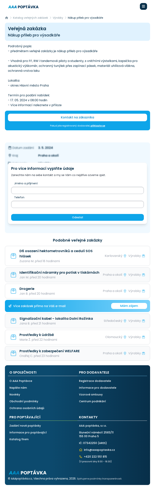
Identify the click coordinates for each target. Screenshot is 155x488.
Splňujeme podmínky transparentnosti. (99, 478)
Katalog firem (19, 439)
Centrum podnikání (92, 401)
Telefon (19, 197)
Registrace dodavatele (95, 381)
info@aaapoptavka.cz (99, 450)
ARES (102, 443)
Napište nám (18, 388)
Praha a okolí (48, 155)
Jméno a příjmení (26, 183)
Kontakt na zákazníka (77, 117)
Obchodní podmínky (23, 401)
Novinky (14, 394)
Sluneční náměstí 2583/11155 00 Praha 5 (96, 434)
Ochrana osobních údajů (26, 408)
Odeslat (77, 217)
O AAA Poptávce (20, 381)
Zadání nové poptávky (25, 426)
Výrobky (58, 18)
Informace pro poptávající (28, 432)
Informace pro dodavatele (97, 388)
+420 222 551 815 (95, 457)
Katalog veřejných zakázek (30, 18)
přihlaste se (98, 125)
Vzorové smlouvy (91, 394)
